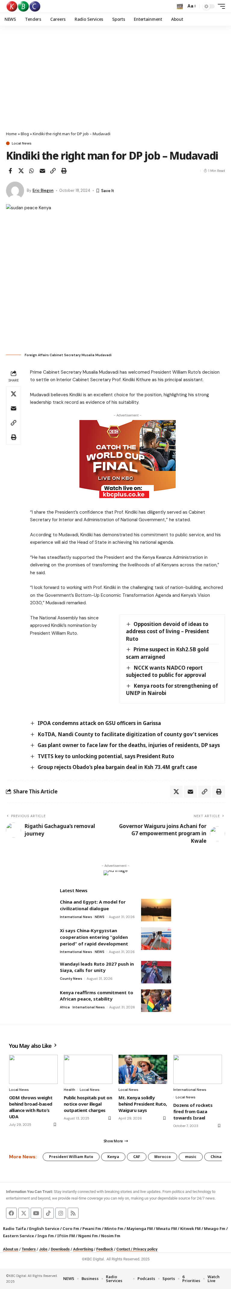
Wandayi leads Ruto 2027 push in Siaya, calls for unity (97, 967)
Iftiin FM (66, 1235)
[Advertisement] (115, 86)
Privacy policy (145, 1249)
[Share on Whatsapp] (31, 171)
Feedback (104, 1249)
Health (69, 1089)
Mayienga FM (140, 1228)
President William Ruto (71, 1156)
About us (10, 1249)
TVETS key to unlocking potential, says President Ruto (106, 756)
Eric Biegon (43, 190)
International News (76, 917)
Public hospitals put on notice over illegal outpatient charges (88, 1103)
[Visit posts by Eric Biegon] (15, 191)
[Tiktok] (48, 1213)
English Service (44, 1228)
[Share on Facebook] (10, 171)
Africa (65, 1007)
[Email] (42, 171)
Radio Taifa (14, 1228)
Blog (25, 133)
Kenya (113, 1156)
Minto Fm (113, 1228)
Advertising (83, 1249)
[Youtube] (36, 1213)
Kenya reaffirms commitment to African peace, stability (96, 995)
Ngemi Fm (88, 1235)
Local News (22, 143)
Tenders (29, 1249)
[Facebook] (11, 1213)
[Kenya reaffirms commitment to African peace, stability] (156, 1000)
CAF (136, 1156)
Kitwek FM (190, 1228)
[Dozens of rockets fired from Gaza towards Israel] (197, 1069)
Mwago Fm (214, 1228)
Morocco (162, 1156)
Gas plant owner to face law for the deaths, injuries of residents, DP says (129, 745)
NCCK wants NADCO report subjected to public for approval (166, 671)
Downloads (60, 1249)
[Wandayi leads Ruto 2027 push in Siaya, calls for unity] (156, 972)
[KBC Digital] (23, 6)
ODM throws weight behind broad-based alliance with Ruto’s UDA (30, 1106)
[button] (179, 6)
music (190, 1156)
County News (71, 978)
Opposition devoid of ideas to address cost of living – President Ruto (167, 631)
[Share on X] (21, 171)
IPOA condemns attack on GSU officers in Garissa (99, 723)
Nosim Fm (110, 1235)
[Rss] (73, 1213)
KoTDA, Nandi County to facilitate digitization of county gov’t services (128, 734)
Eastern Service (18, 1235)
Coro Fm (71, 1228)
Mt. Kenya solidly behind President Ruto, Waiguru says (143, 1103)
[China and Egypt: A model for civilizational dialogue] (156, 910)
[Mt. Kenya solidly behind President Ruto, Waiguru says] (143, 1069)
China (216, 1156)
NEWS (99, 917)
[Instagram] (60, 1213)
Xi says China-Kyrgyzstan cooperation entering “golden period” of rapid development (94, 936)
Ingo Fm (45, 1235)
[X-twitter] (23, 1213)
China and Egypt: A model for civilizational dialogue (93, 905)
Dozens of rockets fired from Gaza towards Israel (192, 1111)
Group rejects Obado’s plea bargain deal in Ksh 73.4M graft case (117, 767)
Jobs (43, 1249)
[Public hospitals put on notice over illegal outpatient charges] (88, 1069)
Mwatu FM (166, 1228)
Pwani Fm (91, 1228)
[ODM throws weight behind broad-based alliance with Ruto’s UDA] (33, 1069)
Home (11, 133)
